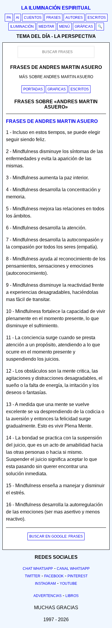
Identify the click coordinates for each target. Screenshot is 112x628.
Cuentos (33, 18)
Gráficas (84, 26)
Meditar (46, 26)
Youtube (68, 583)
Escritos (97, 18)
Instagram (45, 583)
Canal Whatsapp (73, 569)
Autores (74, 18)
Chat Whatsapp (38, 569)
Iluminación (22, 26)
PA (9, 18)
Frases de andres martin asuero (52, 121)
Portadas (33, 89)
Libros (72, 596)
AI (17, 18)
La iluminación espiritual (56, 7)
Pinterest (77, 576)
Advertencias (47, 596)
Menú (64, 26)
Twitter (32, 576)
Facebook (54, 576)
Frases (53, 18)
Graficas (56, 89)
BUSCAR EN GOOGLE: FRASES (56, 536)
